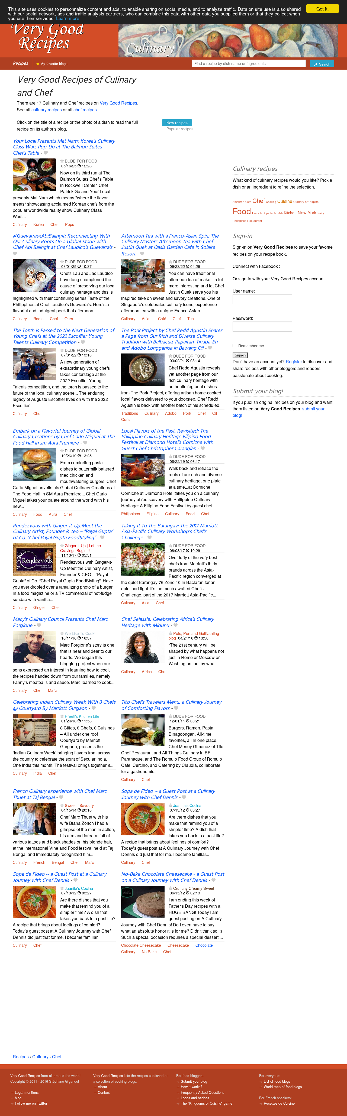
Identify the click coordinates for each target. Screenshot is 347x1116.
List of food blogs (277, 1081)
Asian (147, 318)
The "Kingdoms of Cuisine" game (206, 1103)
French (39, 862)
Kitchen (290, 212)
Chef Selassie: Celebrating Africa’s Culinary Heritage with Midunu (167, 622)
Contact (104, 1092)
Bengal (58, 862)
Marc (52, 690)
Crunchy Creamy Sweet (193, 888)
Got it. (322, 8)
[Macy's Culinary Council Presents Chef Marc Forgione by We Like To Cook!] (34, 646)
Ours (69, 318)
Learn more (67, 18)
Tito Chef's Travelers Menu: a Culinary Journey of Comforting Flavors (171, 705)
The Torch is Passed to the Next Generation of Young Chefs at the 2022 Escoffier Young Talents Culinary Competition (63, 337)
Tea (190, 318)
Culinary (20, 224)
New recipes (177, 122)
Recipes (20, 63)
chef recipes (85, 109)
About (102, 1086)
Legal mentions (26, 1092)
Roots (38, 318)
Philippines (130, 513)
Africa (147, 671)
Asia (145, 602)
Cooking (271, 202)
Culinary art (301, 201)
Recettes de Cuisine (279, 1103)
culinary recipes (46, 109)
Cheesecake (178, 945)
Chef (54, 224)
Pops (69, 224)
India (37, 773)
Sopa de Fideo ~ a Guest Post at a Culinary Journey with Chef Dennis (168, 794)
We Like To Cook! (80, 633)
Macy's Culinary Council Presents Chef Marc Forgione (60, 622)
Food (37, 514)
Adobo (170, 413)
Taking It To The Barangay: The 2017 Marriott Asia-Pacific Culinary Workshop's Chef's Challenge (169, 532)
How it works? (191, 1086)
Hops (266, 213)
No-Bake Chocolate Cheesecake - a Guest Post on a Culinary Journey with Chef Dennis (172, 877)
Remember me (251, 345)
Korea (38, 224)
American (238, 202)
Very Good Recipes (118, 103)
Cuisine (284, 201)
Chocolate (204, 945)
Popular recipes (179, 128)
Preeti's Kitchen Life (82, 716)
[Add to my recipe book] (46, 153)
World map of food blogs (283, 1086)
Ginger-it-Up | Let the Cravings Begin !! (80, 548)
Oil (214, 413)
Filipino (152, 513)
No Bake (149, 951)
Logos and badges (195, 1097)
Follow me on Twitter (31, 1103)
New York (307, 212)
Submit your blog (194, 1081)
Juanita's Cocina (187, 805)
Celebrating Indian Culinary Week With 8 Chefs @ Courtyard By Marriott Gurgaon (64, 705)
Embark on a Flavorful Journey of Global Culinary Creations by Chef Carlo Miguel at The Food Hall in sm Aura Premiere (64, 437)
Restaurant (254, 220)
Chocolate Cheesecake (141, 945)
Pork (187, 413)
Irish (280, 213)
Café (162, 318)
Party (320, 213)
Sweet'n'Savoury (79, 805)
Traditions (129, 413)
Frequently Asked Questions (202, 1092)
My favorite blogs (53, 63)
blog (18, 1097)
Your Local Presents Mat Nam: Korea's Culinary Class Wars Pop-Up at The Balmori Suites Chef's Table (64, 147)
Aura (53, 514)
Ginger (39, 607)
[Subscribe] (62, 161)
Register (294, 361)
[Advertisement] (172, 182)
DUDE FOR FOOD (81, 161)
